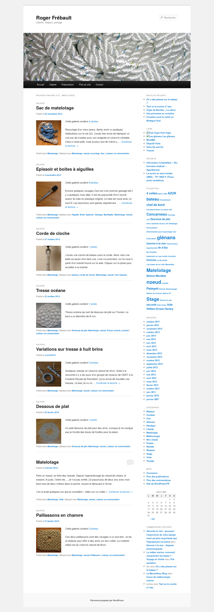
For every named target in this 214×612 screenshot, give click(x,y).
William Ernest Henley (159, 309)
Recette (150, 446)
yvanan (125, 330)
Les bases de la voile (155, 264)
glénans (166, 237)
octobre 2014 (153, 332)
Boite (82, 214)
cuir (148, 219)
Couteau (171, 215)
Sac (102, 153)
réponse (121, 274)
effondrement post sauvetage (159, 231)
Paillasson (95, 555)
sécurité (151, 305)
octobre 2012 (153, 360)
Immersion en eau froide (157, 256)
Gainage (99, 214)
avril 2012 (151, 378)
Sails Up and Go (154, 146)
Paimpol (152, 288)
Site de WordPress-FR (157, 483)
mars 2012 (151, 381)
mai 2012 (151, 374)
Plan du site (85, 84)
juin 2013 (151, 342)
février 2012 (152, 385)
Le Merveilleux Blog (156, 573)
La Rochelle (162, 260)
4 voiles (151, 193)
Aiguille (75, 214)
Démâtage (173, 223)
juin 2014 (151, 335)
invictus (151, 260)
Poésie (149, 443)
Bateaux (150, 411)
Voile (61, 499)
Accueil (40, 84)
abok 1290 (162, 193)
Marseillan (169, 264)
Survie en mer (166, 300)
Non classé (152, 439)
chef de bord (155, 204)
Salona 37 (167, 293)
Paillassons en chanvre (59, 515)
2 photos (93, 528)
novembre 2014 (154, 328)
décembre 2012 (154, 353)
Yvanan (150, 150)
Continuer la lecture (108, 383)
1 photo (93, 246)
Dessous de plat (79, 330)
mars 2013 (151, 349)
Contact (99, 84)
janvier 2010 (152, 395)
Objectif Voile (153, 143)
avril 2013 (151, 346)
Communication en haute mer (159, 209)
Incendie (172, 256)
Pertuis (162, 289)
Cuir (148, 418)
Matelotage (52, 153)
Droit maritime (152, 223)
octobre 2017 (153, 321)
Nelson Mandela (156, 276)
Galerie (52, 84)
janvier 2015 (152, 325)
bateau (75, 274)
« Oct (152, 518)
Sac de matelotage (55, 108)
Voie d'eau (161, 305)
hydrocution (172, 243)
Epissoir (90, 214)
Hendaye (150, 425)
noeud (86, 153)
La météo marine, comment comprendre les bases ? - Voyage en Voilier (160, 556)
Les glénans (168, 136)
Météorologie (153, 436)
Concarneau (156, 214)
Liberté (150, 429)
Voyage (150, 460)
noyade (165, 283)
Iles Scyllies (151, 252)
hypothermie (151, 248)
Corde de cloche (53, 233)
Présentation (68, 84)
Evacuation (151, 238)
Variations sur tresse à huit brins (69, 349)
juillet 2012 (152, 367)
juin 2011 (151, 392)
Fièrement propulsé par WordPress (107, 600)
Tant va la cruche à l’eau (159, 106)
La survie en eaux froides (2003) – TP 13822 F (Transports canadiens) (160, 177)
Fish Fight (165, 132)
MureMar (150, 139)
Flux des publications (157, 476)
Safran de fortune (154, 293)
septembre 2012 (154, 363)
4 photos (93, 121)
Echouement (151, 227)
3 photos (93, 362)
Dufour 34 (163, 223)
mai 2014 (151, 339)
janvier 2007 (152, 399)
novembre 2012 (154, 356)
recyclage (95, 153)
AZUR (172, 193)
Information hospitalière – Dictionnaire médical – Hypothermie (162, 166)
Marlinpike (109, 214)
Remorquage (171, 289)
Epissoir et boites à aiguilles (65, 169)
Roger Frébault (54, 17)
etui (174, 231)
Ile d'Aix (163, 247)
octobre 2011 (153, 388)
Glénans (150, 421)
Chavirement (165, 200)
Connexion (152, 473)
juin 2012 (151, 371)
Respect (150, 450)
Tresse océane (50, 290)
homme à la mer (156, 243)
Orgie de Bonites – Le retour (161, 109)
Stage (152, 298)
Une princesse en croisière (160, 113)
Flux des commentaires (158, 480)
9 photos (93, 182)
